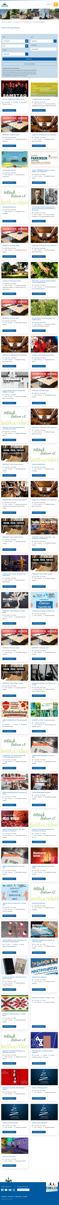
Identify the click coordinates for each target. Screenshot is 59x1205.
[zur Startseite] (4, 4)
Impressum (11, 1196)
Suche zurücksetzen (29, 64)
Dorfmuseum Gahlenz (20, 1161)
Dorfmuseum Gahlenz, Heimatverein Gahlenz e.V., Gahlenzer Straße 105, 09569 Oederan (14, 287)
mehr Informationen (8, 110)
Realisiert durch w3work (7, 1199)
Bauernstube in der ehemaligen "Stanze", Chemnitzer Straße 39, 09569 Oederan (14, 506)
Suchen (28, 59)
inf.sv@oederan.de (6, 74)
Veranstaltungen (28, 22)
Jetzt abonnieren (23, 1189)
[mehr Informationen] (14, 88)
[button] (15, 54)
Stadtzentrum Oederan (50, 1092)
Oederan (10, 22)
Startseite (3, 1196)
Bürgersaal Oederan (50, 615)
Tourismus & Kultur (17, 22)
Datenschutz (18, 1196)
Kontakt (25, 1196)
